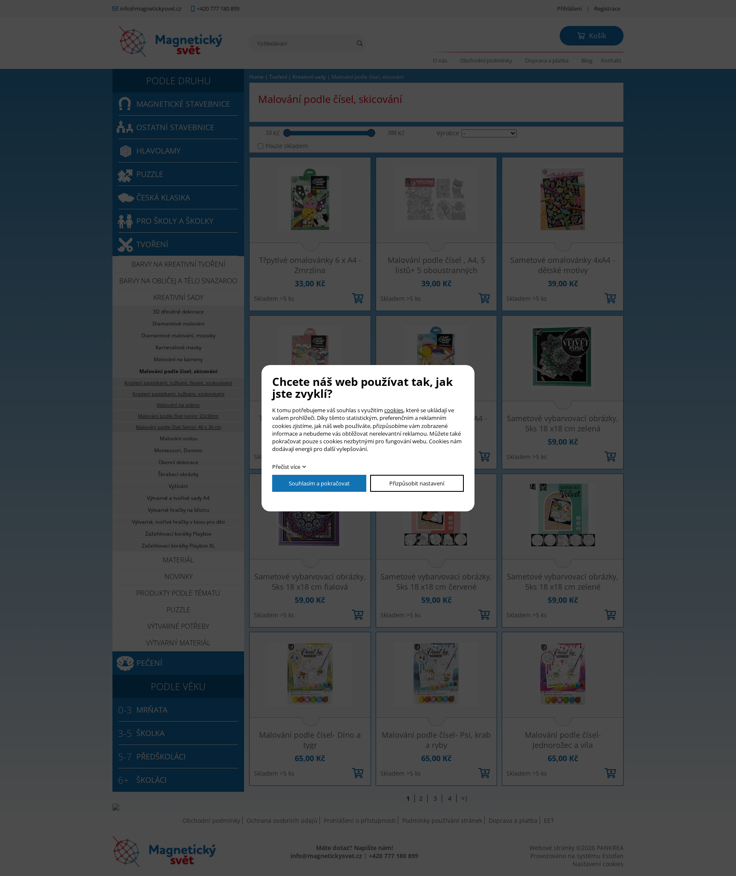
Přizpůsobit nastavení (416, 483)
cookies (393, 410)
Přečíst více (286, 467)
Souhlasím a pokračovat (319, 483)
